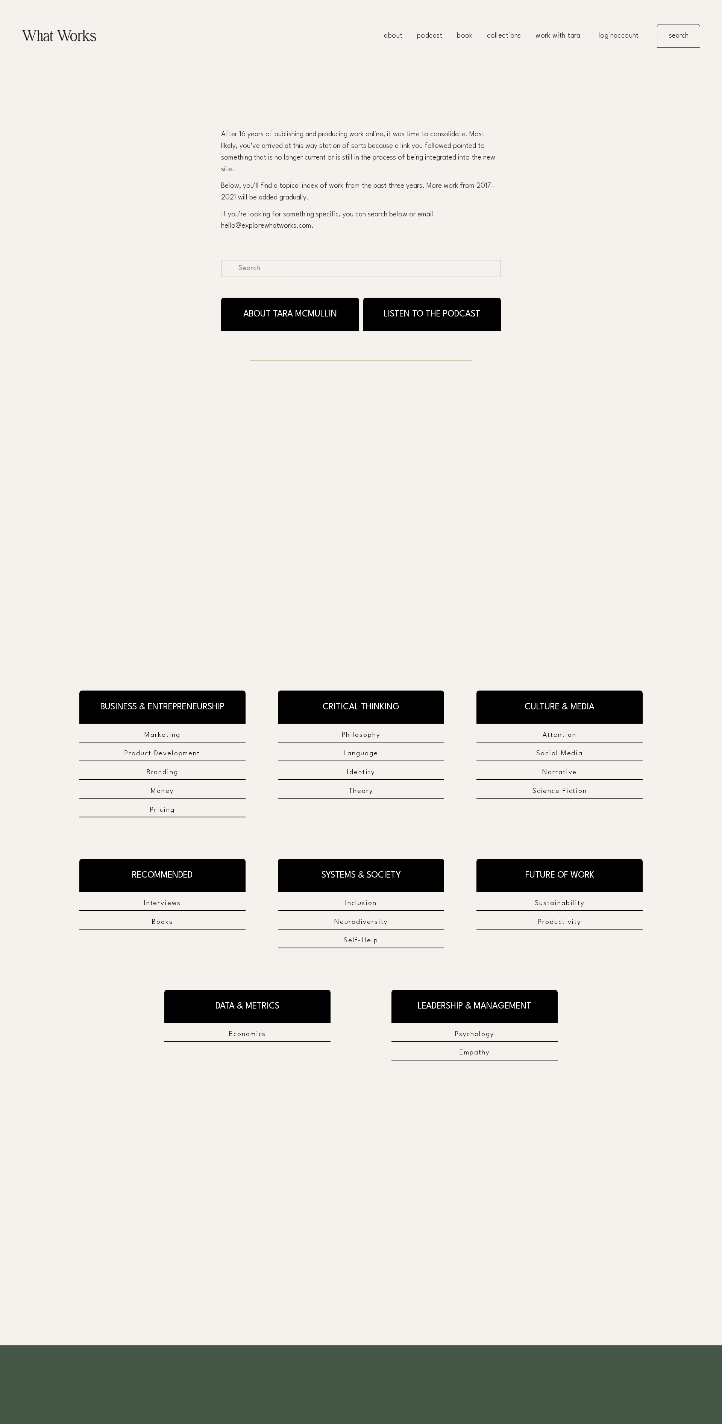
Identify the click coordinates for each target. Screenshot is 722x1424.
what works (59, 36)
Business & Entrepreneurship (162, 707)
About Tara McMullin (290, 314)
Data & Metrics (247, 1006)
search (679, 36)
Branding (163, 772)
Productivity (559, 922)
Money (162, 791)
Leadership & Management (474, 1006)
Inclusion (360, 903)
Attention (559, 735)
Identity (361, 772)
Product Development (162, 753)
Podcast (430, 36)
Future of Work (559, 875)
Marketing (162, 735)
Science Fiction (559, 791)
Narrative (559, 772)
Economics (247, 1034)
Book (465, 36)
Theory (361, 791)
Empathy (475, 1052)
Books (162, 922)
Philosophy (361, 735)
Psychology (474, 1034)
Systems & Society (361, 875)
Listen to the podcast (432, 314)
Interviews (162, 903)
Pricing (162, 809)
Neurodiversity (361, 922)
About (393, 36)
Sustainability (559, 903)
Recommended (162, 875)
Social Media (559, 753)
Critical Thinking (361, 707)
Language (361, 753)
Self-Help (361, 940)
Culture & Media (560, 707)
